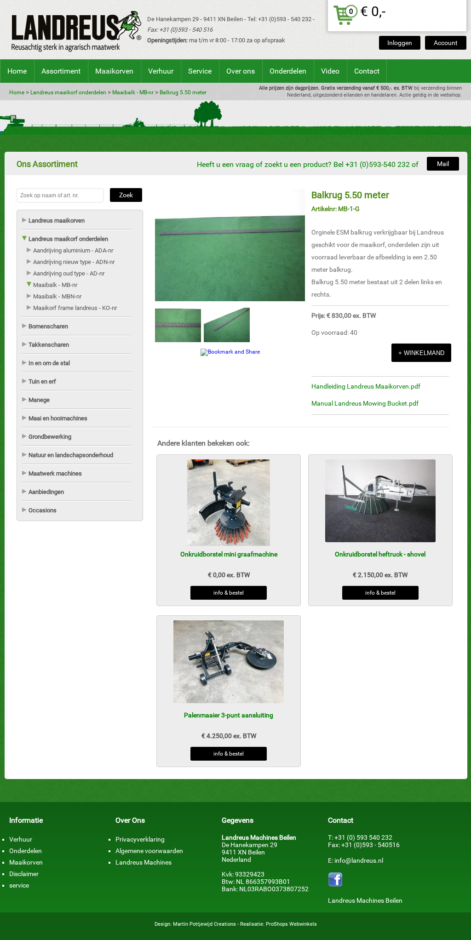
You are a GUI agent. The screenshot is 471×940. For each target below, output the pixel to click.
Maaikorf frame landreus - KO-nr (75, 307)
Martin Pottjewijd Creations (204, 924)
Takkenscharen (49, 344)
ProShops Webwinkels (291, 924)
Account (446, 42)
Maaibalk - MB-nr (133, 92)
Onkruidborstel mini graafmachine (228, 554)
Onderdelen (288, 71)
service (19, 885)
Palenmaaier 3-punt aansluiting (228, 715)
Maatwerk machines (55, 473)
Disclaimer (24, 873)
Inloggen (399, 42)
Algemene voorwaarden (149, 850)
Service (200, 71)
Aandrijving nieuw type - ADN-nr (74, 261)
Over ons (240, 71)
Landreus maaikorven (57, 220)
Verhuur (160, 71)
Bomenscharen (48, 326)
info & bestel (228, 593)
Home (17, 71)
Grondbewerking (50, 436)
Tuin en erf (42, 381)
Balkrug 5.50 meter (183, 92)
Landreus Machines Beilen (365, 900)
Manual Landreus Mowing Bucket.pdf (365, 403)
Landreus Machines (143, 862)
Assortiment (60, 71)
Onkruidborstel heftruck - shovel (380, 554)
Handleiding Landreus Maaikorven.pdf (365, 386)
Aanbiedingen (46, 491)
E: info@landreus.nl (355, 860)
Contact (366, 71)
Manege (39, 399)
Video (330, 71)
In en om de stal (49, 363)
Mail (443, 163)
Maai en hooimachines (58, 418)
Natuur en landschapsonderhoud (71, 455)
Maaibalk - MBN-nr (57, 296)
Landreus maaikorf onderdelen (68, 92)
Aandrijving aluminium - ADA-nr (73, 250)
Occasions (43, 510)
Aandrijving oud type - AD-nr (68, 273)
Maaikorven (114, 71)
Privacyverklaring (140, 839)
